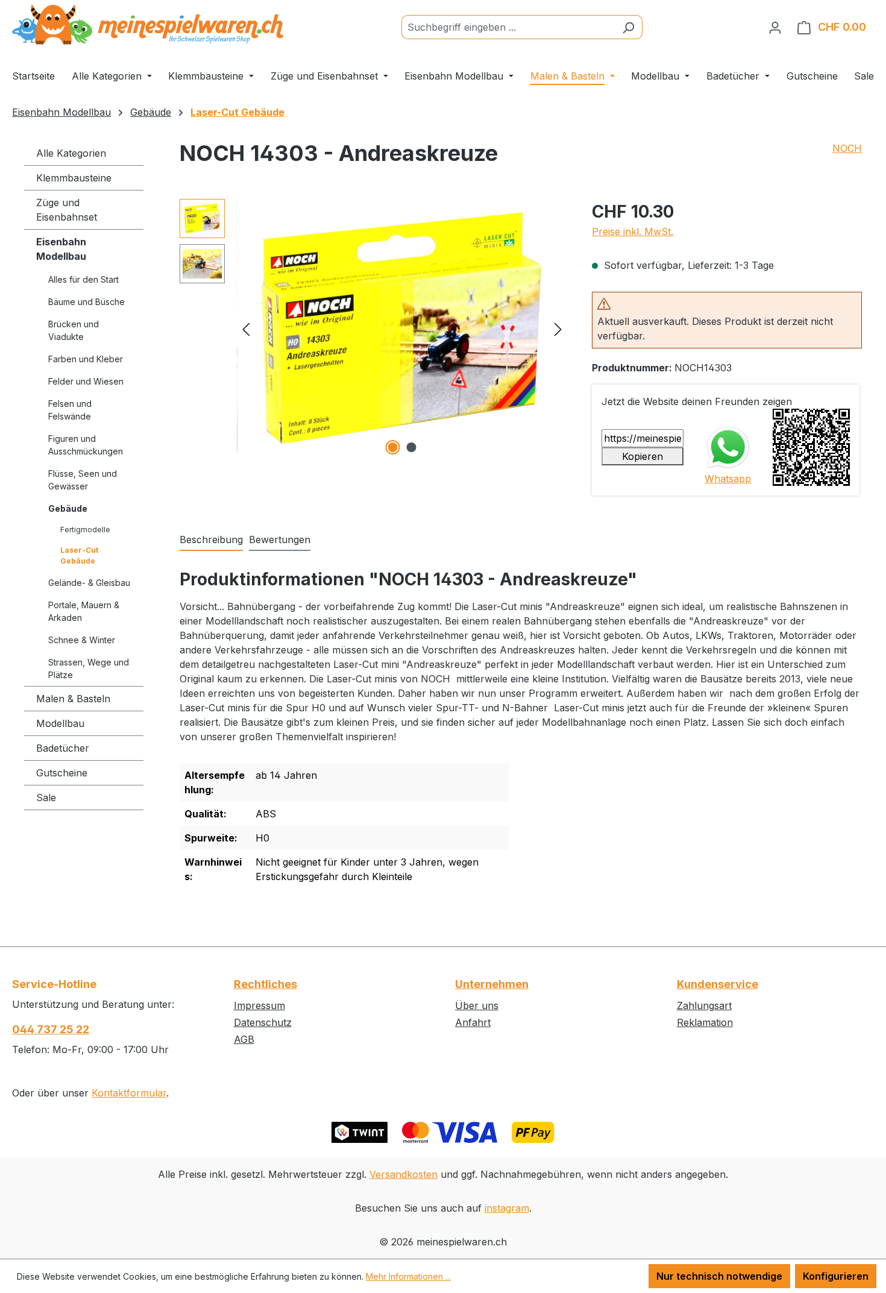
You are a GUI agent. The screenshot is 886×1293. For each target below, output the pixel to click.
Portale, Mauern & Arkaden (83, 611)
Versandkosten (403, 1174)
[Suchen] (628, 27)
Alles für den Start (83, 279)
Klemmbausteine (74, 178)
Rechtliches (265, 984)
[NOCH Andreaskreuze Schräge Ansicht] (402, 328)
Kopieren (642, 456)
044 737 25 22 (50, 1029)
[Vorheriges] (246, 328)
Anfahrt (473, 1022)
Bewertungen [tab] (279, 539)
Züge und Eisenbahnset (66, 210)
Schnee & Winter (81, 640)
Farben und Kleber (85, 359)
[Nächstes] (558, 328)
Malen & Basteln (73, 699)
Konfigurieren (836, 1276)
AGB (244, 1039)
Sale (46, 797)
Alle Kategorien (71, 153)
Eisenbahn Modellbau (61, 249)
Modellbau (60, 723)
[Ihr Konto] (775, 27)
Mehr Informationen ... (408, 1276)
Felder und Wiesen (86, 381)
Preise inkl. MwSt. (632, 231)
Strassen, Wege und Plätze (88, 668)
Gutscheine (61, 773)
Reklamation (705, 1022)
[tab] (211, 540)
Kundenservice (717, 984)
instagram (507, 1208)
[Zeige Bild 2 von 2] (411, 447)
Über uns (476, 1005)
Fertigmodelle (85, 529)
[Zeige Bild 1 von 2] (393, 447)
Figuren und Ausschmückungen (85, 444)
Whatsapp (728, 479)
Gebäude (67, 508)
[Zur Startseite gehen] (147, 25)
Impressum (259, 1005)
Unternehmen (492, 984)
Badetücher (62, 748)
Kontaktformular (129, 1093)
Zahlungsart (704, 1005)
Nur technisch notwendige (719, 1276)
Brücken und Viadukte (73, 330)
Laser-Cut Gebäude (79, 555)
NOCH (847, 148)
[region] (373, 328)
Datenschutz (263, 1022)
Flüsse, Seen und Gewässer (82, 479)
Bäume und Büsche (86, 302)
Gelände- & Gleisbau (89, 582)
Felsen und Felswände (70, 409)
